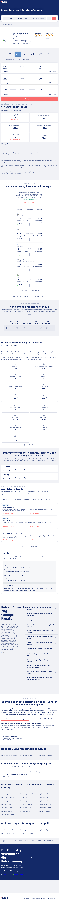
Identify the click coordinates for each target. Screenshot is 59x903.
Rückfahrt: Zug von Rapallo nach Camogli (14, 770)
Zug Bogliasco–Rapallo (26, 833)
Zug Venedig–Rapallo (45, 807)
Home (3, 840)
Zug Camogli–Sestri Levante (9, 755)
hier (45, 296)
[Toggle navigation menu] (57, 2)
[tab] (9, 59)
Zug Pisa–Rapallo (25, 811)
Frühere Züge (23, 291)
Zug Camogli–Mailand (26, 794)
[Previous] (6, 322)
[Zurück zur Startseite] (4, 2)
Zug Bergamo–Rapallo (7, 814)
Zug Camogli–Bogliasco (45, 755)
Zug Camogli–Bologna (7, 797)
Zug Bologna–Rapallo (26, 807)
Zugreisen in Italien (16, 840)
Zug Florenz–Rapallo (45, 804)
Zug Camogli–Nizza (44, 797)
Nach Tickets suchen (15, 119)
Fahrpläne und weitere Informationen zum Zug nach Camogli (42, 771)
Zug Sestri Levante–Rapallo (9, 833)
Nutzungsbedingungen (38, 898)
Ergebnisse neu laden (28, 202)
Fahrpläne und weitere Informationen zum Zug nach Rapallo (14, 775)
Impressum (26, 898)
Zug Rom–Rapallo (6, 804)
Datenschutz (51, 898)
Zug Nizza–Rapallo (6, 811)
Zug (8, 840)
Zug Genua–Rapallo (44, 811)
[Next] (55, 54)
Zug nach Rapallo (29, 840)
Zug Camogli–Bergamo (45, 801)
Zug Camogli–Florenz (45, 794)
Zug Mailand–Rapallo (26, 804)
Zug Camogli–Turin (25, 797)
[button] (35, 18)
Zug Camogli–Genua (26, 755)
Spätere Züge (36, 291)
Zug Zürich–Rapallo (6, 807)
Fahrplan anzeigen (15, 139)
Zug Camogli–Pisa (6, 801)
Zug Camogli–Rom (6, 794)
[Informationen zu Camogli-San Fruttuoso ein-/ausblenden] (55, 738)
